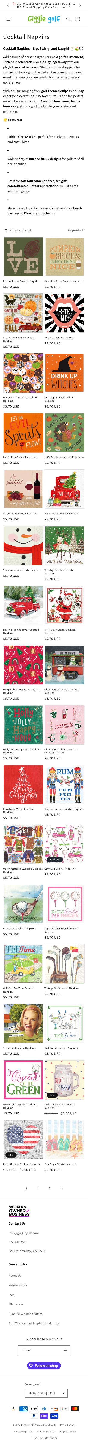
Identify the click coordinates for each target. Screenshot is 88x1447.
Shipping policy (67, 1431)
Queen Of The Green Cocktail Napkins (20, 1106)
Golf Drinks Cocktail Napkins (61, 1047)
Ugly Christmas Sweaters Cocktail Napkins (23, 870)
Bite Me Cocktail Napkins (59, 337)
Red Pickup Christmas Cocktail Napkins (21, 631)
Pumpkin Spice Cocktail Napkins (63, 281)
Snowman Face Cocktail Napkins (22, 570)
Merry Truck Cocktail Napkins (61, 513)
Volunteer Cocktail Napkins (19, 1047)
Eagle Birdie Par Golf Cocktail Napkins (61, 930)
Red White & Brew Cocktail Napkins (59, 1106)
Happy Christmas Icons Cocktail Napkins (21, 691)
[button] (8, 19)
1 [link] (27, 1188)
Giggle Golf (27, 1424)
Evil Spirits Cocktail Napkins (19, 457)
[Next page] (61, 1188)
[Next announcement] (80, 5)
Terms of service (45, 1431)
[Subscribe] (65, 1350)
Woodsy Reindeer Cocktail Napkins (59, 571)
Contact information (45, 1437)
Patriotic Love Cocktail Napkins (21, 1164)
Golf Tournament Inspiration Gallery (34, 1323)
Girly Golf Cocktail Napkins (60, 868)
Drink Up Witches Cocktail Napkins (59, 399)
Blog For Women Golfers (25, 1314)
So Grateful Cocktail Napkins (20, 513)
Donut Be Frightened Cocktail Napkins (20, 399)
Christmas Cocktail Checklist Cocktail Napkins (61, 751)
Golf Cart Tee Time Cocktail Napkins (18, 990)
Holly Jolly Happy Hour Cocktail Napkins (22, 751)
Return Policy (18, 1285)
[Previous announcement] (8, 5)
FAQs (12, 1295)
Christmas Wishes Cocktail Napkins (18, 810)
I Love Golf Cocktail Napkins (19, 928)
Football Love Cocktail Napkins (21, 281)
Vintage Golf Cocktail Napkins (61, 988)
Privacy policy (24, 1431)
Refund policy (67, 1424)
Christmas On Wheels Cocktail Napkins (61, 691)
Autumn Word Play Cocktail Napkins (19, 339)
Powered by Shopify (45, 1424)
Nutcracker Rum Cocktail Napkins (64, 809)
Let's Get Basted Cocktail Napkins (64, 457)
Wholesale (16, 1304)
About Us (15, 1275)
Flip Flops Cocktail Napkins (60, 1164)
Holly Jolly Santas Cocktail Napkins (60, 631)
